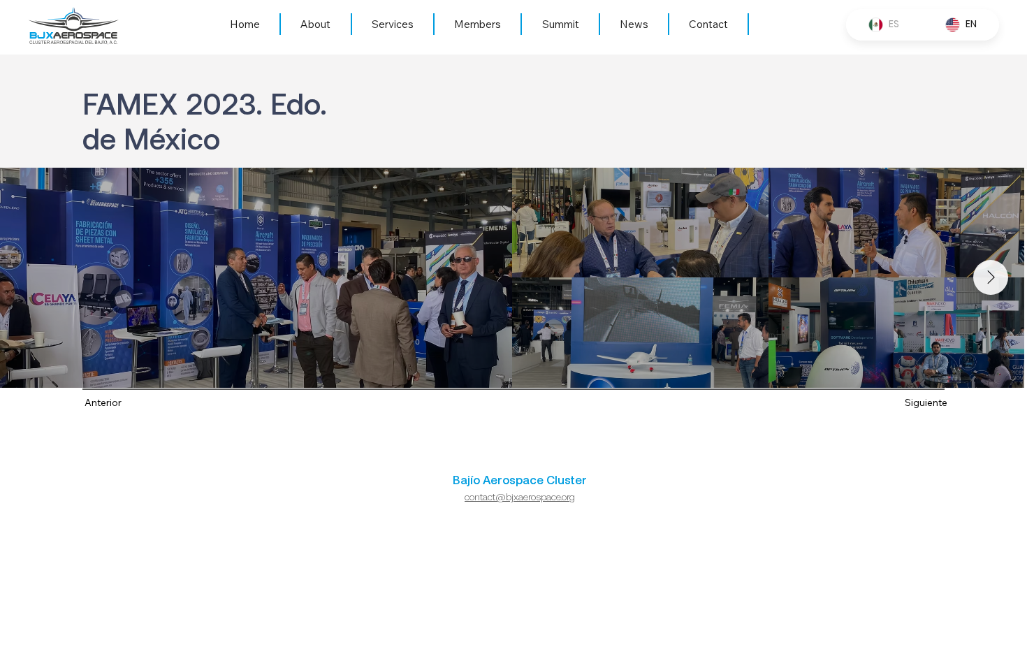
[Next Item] (990, 277)
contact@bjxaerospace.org (520, 496)
